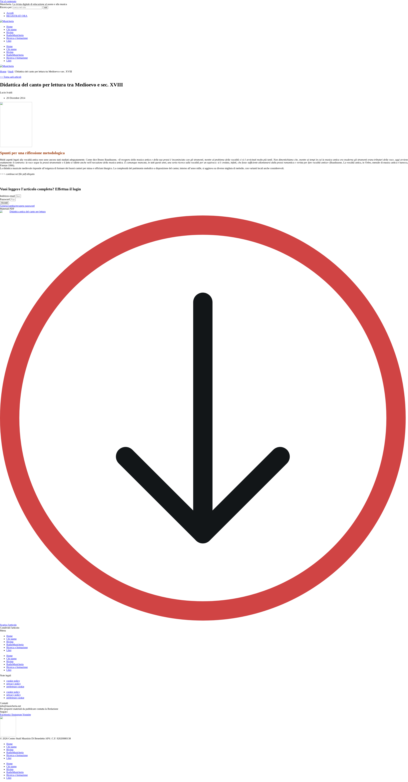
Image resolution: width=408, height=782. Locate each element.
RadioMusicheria (15, 35)
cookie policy (13, 681)
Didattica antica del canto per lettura (28, 211)
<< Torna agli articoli (10, 77)
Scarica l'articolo (8, 624)
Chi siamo (11, 29)
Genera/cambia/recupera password (17, 205)
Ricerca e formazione (17, 38)
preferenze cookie (15, 686)
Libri (8, 41)
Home (9, 26)
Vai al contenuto (8, 1)
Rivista (9, 32)
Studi (10, 71)
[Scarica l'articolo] (204, 622)
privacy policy (13, 683)
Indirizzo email (8, 196)
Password (5, 199)
